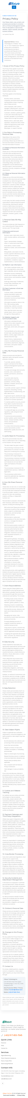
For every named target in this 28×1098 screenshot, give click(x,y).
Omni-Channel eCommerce (8, 1058)
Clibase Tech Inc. (7, 1093)
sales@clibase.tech (6, 1079)
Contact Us (4, 1048)
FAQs (2, 1045)
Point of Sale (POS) (6, 1061)
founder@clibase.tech (15, 989)
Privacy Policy (21, 1095)
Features (3, 1043)
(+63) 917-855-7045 (14, 992)
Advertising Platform (7, 1063)
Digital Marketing (6, 1055)
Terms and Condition (9, 1095)
